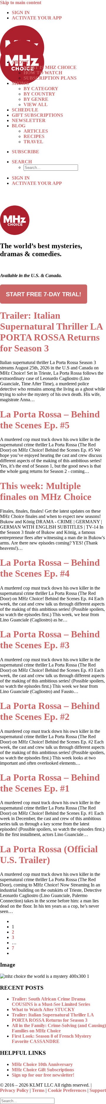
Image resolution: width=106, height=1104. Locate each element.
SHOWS (20, 83)
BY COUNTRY (39, 93)
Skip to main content (20, 2)
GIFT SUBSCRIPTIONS (37, 115)
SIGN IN (21, 12)
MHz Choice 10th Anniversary (42, 1064)
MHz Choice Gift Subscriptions (43, 1069)
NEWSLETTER (29, 120)
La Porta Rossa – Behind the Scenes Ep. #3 (50, 639)
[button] (22, 161)
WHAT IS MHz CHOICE (50, 67)
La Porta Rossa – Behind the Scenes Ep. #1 (50, 783)
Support (98, 1090)
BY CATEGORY (41, 88)
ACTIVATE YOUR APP (37, 17)
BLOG (18, 125)
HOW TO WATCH (43, 72)
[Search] (27, 1100)
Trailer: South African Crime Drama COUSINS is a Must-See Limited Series (51, 1001)
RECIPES (34, 136)
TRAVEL (33, 141)
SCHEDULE (25, 109)
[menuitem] (59, 12)
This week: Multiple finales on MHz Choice (45, 491)
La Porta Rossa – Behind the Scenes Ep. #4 (50, 568)
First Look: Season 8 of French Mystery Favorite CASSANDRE (51, 1039)
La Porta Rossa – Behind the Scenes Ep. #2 (50, 711)
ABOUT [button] (20, 62)
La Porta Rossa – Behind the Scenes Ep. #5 (50, 419)
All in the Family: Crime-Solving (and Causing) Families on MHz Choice (59, 1028)
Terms (38, 1090)
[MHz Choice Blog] (53, 40)
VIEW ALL (36, 104)
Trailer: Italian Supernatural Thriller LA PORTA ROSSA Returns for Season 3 (51, 331)
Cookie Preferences (67, 1090)
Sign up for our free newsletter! (43, 1074)
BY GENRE (36, 99)
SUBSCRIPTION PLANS (50, 77)
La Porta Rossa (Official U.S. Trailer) (49, 854)
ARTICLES (36, 131)
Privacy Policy (14, 1090)
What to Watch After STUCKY (43, 1009)
